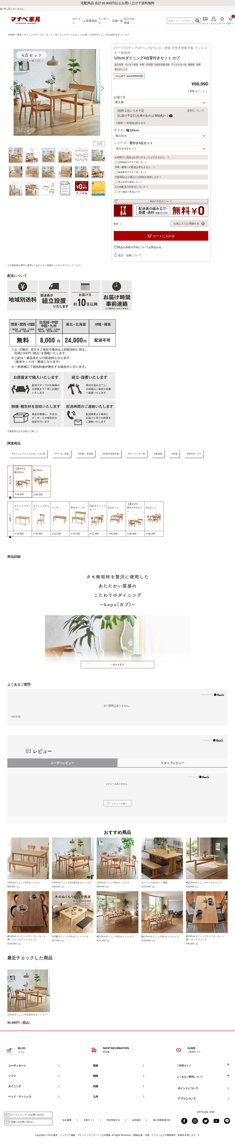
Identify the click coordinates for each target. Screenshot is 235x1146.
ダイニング (14, 1086)
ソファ (12, 1075)
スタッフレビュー (172, 762)
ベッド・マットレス (19, 1096)
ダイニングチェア (41, 508)
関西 (95, 1075)
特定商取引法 (113, 1120)
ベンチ (55, 507)
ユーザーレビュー (62, 762)
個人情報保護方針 (162, 1120)
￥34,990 (19, 533)
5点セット (151, 507)
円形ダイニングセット (97, 508)
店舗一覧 (117, 20)
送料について (196, 110)
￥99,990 (38, 494)
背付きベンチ (77, 507)
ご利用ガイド (184, 1065)
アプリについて (187, 1098)
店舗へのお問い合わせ (22, 1122)
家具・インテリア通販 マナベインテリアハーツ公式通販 (82, 1135)
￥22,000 (56, 533)
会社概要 (67, 1120)
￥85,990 (113, 533)
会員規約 (136, 1120)
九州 (95, 1096)
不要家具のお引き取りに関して (22, 431)
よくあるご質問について (190, 1076)
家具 (19, 34)
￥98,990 (150, 533)
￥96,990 (19, 494)
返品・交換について (129, 255)
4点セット (113, 507)
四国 (95, 1086)
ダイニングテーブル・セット (38, 34)
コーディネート (17, 1065)
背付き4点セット (134, 509)
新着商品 (91, 20)
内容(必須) (16, 716)
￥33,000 (75, 533)
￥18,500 (37, 533)
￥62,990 (94, 533)
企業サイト (89, 1120)
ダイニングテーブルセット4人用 (71, 34)
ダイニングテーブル (22, 508)
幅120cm (19, 472)
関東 (95, 1065)
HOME (11, 34)
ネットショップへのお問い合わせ (27, 1114)
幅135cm (38, 470)
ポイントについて (188, 1088)
